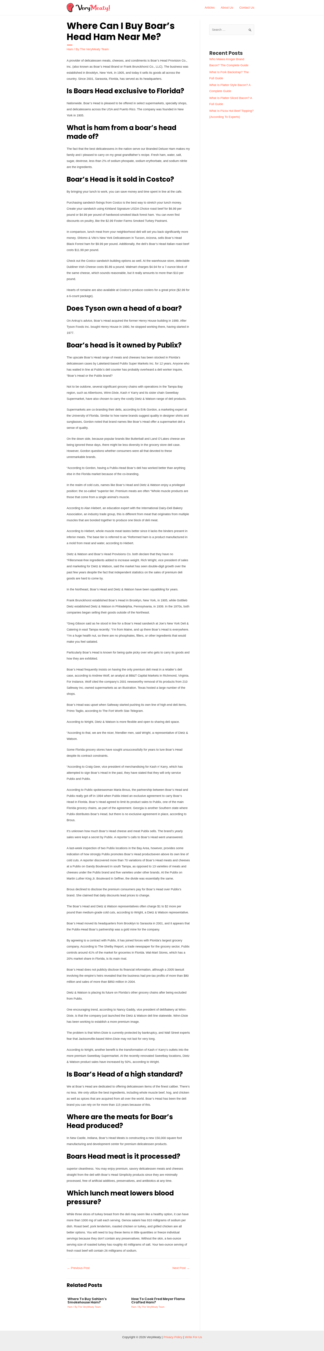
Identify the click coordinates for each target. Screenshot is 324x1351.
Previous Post (78, 1268)
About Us (227, 7)
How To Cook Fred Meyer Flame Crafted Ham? (158, 1301)
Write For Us (193, 1337)
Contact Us (246, 7)
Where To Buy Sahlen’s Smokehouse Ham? (87, 1301)
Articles (210, 7)
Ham (70, 49)
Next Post (181, 1268)
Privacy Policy (173, 1337)
